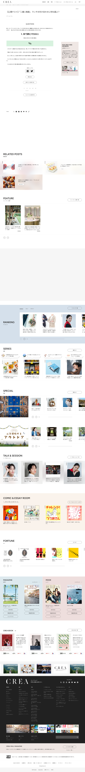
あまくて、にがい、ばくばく (60, 700)
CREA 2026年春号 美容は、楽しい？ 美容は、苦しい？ (36, 695)
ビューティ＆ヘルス (9, 700)
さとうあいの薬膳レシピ (22, 704)
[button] (4, 237)
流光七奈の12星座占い (72, 693)
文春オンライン (46, 769)
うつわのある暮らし (22, 706)
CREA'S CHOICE (9, 710)
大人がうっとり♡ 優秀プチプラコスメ (23, 712)
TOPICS (7, 712)
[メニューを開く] (79, 2)
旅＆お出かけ (8, 693)
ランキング (8, 705)
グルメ (7, 695)
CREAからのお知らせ (9, 714)
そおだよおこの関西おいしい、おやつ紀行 (23, 702)
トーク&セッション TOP (74, 457)
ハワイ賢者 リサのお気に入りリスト (23, 696)
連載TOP (20, 689)
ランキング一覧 (75, 308)
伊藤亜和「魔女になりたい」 (60, 691)
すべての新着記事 (9, 689)
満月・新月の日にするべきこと (73, 700)
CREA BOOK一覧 (74, 630)
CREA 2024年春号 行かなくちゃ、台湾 (34, 721)
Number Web (40, 769)
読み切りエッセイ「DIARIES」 (61, 693)
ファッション (8, 702)
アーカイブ (8, 707)
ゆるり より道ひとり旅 (59, 706)
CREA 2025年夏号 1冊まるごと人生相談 (34, 706)
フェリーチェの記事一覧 (29, 94)
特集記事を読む (11, 613)
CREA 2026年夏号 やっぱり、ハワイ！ (34, 692)
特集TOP (32, 689)
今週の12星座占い (71, 695)
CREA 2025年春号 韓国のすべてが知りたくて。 (35, 709)
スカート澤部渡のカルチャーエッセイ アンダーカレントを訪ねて (61, 703)
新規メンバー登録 (70, 62)
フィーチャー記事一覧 (74, 199)
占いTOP (74, 542)
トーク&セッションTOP (47, 689)
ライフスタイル (8, 698)
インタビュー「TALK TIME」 (60, 698)
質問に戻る (30, 76)
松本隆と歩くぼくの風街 (47, 696)
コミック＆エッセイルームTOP (75, 502)
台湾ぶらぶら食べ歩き (22, 691)
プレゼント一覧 (65, 72)
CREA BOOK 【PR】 (9, 739)
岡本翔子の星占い (71, 691)
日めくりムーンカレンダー (73, 698)
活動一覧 (32, 739)
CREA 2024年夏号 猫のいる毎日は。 (34, 718)
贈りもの (7, 691)
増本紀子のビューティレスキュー (23, 715)
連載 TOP (74, 350)
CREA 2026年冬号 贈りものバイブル (34, 699)
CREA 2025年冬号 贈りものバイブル (34, 712)
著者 (19, 739)
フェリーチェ (10, 16)
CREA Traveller (34, 769)
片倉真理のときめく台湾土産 (23, 693)
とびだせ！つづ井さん (59, 695)
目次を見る (10, 609)
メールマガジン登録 (69, 746)
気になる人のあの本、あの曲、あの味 (48, 692)
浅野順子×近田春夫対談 (47, 694)
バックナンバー (35, 582)
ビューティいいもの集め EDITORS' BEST (22, 709)
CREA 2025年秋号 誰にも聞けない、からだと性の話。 (36, 702)
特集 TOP (74, 392)
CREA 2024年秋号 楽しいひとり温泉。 (34, 715)
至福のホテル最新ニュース (23, 699)
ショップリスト (11, 616)
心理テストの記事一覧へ (29, 82)
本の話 (52, 769)
